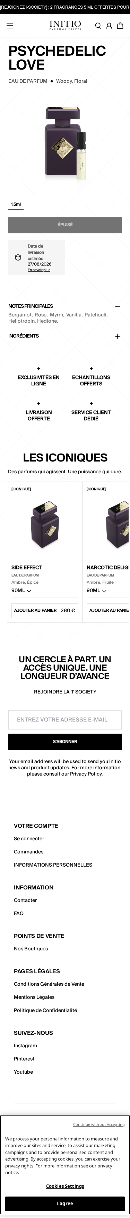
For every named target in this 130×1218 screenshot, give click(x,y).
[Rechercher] (99, 25)
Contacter (25, 900)
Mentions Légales (34, 997)
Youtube (23, 1072)
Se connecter (29, 839)
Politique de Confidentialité (45, 1010)
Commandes (28, 852)
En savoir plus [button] (39, 269)
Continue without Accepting (99, 1124)
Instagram (25, 1046)
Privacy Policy (86, 774)
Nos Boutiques (31, 949)
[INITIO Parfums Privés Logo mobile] (65, 25)
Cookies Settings (65, 1186)
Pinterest (24, 1059)
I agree (65, 1203)
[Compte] (110, 25)
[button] (16, 206)
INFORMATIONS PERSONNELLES (53, 865)
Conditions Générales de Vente (49, 984)
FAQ (19, 914)
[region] (65, 1165)
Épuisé (65, 225)
